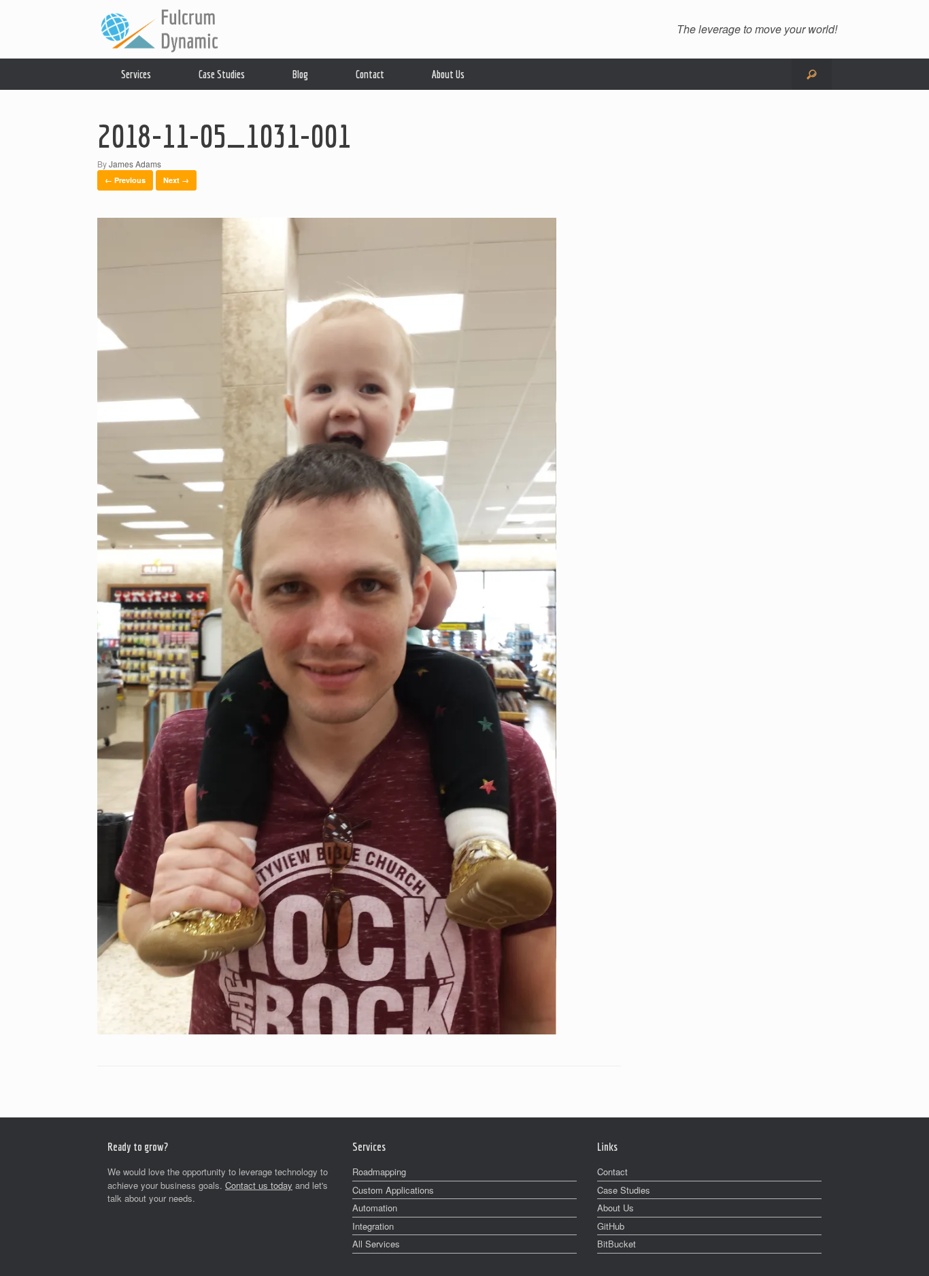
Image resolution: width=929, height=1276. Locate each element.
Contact (370, 74)
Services (136, 74)
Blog (300, 74)
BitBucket (616, 1243)
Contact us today (258, 1185)
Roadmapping (379, 1171)
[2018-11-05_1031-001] (326, 1030)
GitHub (610, 1226)
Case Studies (222, 74)
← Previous (125, 180)
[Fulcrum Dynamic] (158, 29)
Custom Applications (393, 1189)
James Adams (135, 163)
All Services (376, 1243)
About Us (448, 74)
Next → (176, 180)
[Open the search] (812, 74)
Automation (374, 1207)
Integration (373, 1226)
